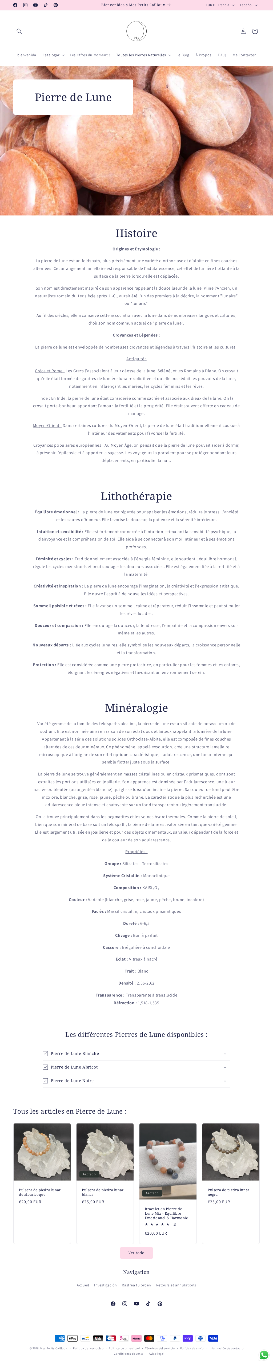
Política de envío (192, 1348)
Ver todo (136, 1252)
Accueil (83, 1285)
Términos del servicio (160, 1348)
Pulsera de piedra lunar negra (229, 1192)
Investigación (105, 1285)
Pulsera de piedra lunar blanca (103, 1192)
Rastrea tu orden (136, 1285)
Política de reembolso (88, 1348)
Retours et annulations (176, 1285)
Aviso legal (156, 1353)
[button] (19, 31)
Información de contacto (226, 1348)
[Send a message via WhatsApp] (264, 1355)
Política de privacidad (124, 1348)
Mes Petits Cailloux (53, 1348)
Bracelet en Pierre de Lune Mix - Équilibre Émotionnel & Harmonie (166, 1213)
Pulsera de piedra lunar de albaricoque (40, 1192)
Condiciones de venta (129, 1353)
